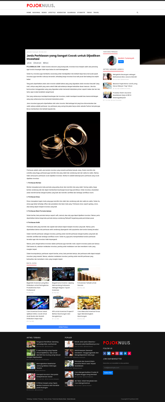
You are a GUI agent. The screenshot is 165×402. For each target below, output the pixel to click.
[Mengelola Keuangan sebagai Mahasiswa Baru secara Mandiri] (107, 76)
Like (30, 63)
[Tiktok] (129, 353)
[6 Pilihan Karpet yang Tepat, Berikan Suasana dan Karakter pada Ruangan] (31, 385)
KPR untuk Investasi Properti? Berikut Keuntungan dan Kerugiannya (63, 313)
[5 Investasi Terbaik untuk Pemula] (89, 274)
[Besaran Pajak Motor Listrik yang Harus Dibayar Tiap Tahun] (107, 86)
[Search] (137, 12)
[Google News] (121, 353)
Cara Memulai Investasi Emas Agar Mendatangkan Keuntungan (89, 313)
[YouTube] (113, 353)
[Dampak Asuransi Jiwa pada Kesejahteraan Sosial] (31, 376)
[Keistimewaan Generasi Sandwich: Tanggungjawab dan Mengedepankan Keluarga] (69, 352)
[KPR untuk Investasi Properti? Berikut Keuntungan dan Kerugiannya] (63, 302)
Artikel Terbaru (63, 327)
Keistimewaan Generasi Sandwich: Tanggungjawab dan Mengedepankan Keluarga (87, 352)
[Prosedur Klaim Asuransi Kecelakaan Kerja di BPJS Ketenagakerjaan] (107, 95)
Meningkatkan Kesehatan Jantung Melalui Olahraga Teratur (46, 366)
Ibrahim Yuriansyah (126, 58)
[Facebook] (104, 353)
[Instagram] (117, 353)
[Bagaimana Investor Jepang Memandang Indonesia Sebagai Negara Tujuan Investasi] (63, 274)
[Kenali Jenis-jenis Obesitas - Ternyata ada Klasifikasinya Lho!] (69, 344)
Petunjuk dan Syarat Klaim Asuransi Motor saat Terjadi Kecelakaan (85, 363)
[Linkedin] (125, 353)
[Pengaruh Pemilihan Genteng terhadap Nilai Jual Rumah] (31, 344)
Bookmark (38, 63)
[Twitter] (108, 353)
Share (46, 63)
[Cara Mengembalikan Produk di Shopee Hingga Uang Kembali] (69, 374)
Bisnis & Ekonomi (32, 269)
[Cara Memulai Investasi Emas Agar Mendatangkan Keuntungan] (89, 302)
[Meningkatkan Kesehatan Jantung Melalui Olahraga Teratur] (31, 366)
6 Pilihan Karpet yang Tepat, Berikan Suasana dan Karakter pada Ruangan (47, 385)
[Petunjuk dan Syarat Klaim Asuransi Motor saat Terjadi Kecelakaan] (69, 363)
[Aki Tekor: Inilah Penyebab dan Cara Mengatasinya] (69, 383)
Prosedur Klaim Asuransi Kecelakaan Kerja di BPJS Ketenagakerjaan (122, 95)
